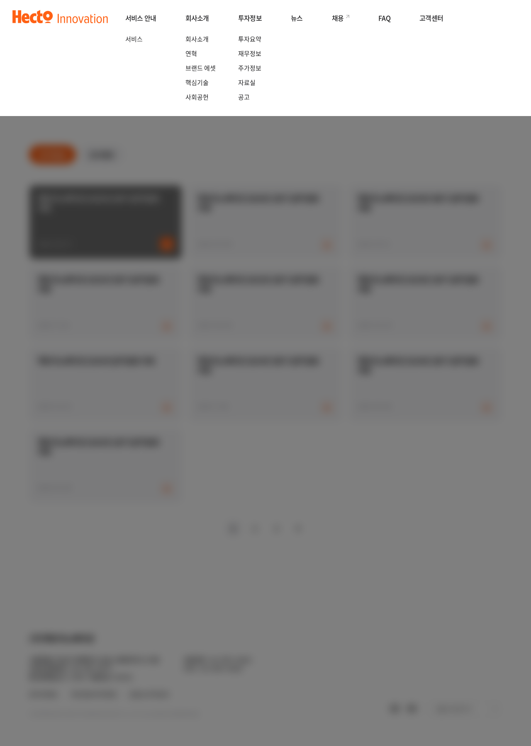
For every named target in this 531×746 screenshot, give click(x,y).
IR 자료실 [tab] (52, 155)
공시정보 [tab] (102, 155)
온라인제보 (43, 694)
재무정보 (249, 53)
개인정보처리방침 (93, 694)
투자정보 (250, 18)
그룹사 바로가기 (453, 709)
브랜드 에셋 (200, 68)
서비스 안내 (140, 18)
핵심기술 (197, 82)
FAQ (384, 18)
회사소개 (197, 18)
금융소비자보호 (149, 694)
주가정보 (249, 68)
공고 (244, 97)
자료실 (247, 82)
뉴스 (297, 18)
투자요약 (249, 39)
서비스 (134, 39)
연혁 (191, 53)
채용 (338, 18)
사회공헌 (197, 97)
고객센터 (431, 18)
